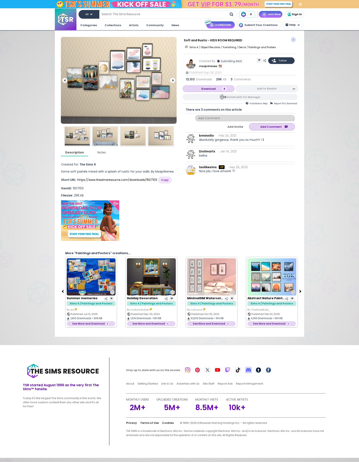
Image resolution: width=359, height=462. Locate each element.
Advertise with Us (188, 384)
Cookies (168, 423)
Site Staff (208, 384)
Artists (133, 25)
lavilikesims (208, 167)
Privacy (131, 423)
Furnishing (229, 47)
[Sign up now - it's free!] (90, 220)
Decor (242, 47)
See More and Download (88, 323)
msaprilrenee (208, 66)
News (175, 25)
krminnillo (206, 136)
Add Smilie (235, 127)
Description (74, 152)
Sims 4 (193, 47)
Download (208, 89)
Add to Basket (267, 88)
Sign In (297, 14)
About (130, 384)
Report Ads (225, 384)
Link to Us (167, 384)
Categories (88, 25)
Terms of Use (149, 423)
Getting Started (148, 384)
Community (155, 25)
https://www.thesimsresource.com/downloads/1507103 (117, 180)
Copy (165, 180)
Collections (113, 25)
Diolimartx (207, 151)
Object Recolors (210, 47)
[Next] (172, 80)
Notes (101, 152)
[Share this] (264, 60)
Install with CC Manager (244, 97)
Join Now (274, 14)
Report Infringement (249, 384)
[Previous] (64, 80)
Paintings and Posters (262, 47)
